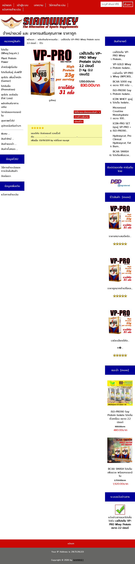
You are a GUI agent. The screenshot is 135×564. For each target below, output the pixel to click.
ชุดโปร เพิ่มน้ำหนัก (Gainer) (11, 79)
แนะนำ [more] (120, 370)
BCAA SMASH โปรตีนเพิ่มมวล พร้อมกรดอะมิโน (120, 472)
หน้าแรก (6, 5)
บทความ (38, 5)
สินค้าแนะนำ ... (8, 144)
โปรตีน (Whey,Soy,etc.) (10, 51)
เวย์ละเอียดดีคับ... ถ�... (120, 344)
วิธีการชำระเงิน (57, 5)
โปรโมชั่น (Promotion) (8, 87)
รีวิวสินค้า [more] (120, 197)
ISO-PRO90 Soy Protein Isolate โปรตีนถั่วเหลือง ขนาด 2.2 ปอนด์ (120, 417)
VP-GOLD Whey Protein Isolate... (122, 66)
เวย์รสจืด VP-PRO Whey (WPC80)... (123, 74)
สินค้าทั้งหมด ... (9, 149)
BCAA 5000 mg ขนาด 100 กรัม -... (123, 83)
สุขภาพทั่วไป (7, 120)
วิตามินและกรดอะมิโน (11, 114)
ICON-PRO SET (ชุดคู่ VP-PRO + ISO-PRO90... (122, 127)
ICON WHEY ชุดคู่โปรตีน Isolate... (123, 101)
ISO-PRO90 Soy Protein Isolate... (122, 92)
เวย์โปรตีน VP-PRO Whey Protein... (121, 55)
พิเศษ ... (5, 134)
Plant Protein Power (8, 60)
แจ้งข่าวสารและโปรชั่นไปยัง (120, 522)
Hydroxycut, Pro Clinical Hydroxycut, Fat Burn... (122, 141)
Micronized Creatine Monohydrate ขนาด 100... (120, 113)
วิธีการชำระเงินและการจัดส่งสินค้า (11, 169)
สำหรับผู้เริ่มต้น (9, 67)
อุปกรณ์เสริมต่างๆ (11, 126)
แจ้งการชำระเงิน (11, 9)
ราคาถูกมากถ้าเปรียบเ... (120, 288)
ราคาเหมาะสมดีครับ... (120, 236)
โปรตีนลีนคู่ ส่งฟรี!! (11, 72)
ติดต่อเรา (6, 176)
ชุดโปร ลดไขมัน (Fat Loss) (9, 96)
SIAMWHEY (78, 560)
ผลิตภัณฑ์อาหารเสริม (47, 39)
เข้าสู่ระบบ (22, 5)
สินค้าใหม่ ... (7, 139)
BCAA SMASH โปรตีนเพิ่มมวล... (121, 153)
